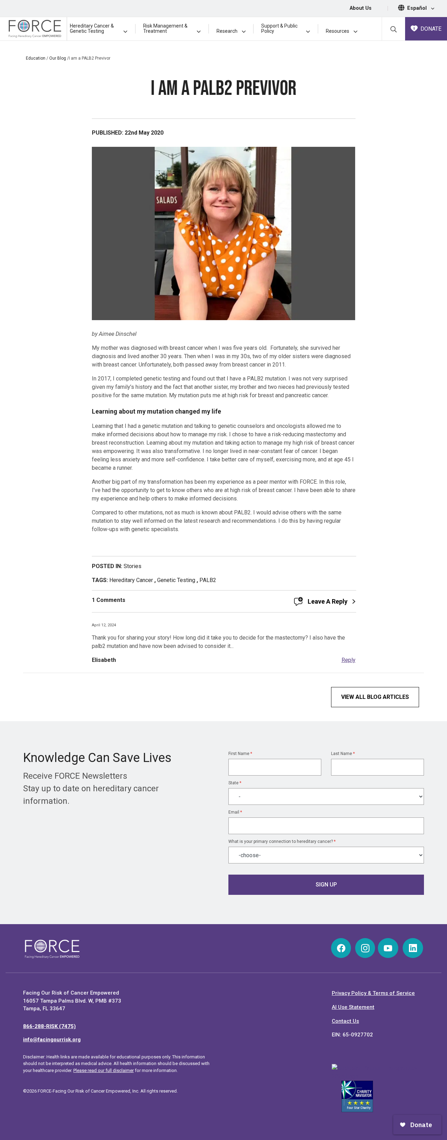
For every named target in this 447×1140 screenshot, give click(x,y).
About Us (361, 8)
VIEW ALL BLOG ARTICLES (375, 697)
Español (417, 8)
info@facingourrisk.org (52, 1039)
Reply (349, 660)
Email (235, 812)
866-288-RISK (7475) (49, 1026)
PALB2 (207, 580)
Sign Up (326, 884)
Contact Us (345, 1021)
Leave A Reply (327, 601)
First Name (240, 753)
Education (35, 58)
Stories (132, 566)
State (234, 782)
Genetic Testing (176, 580)
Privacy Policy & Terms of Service (373, 993)
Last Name (343, 753)
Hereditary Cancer (131, 580)
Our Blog (57, 58)
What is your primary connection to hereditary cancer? (282, 841)
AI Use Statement (353, 1007)
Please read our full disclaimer (103, 1070)
